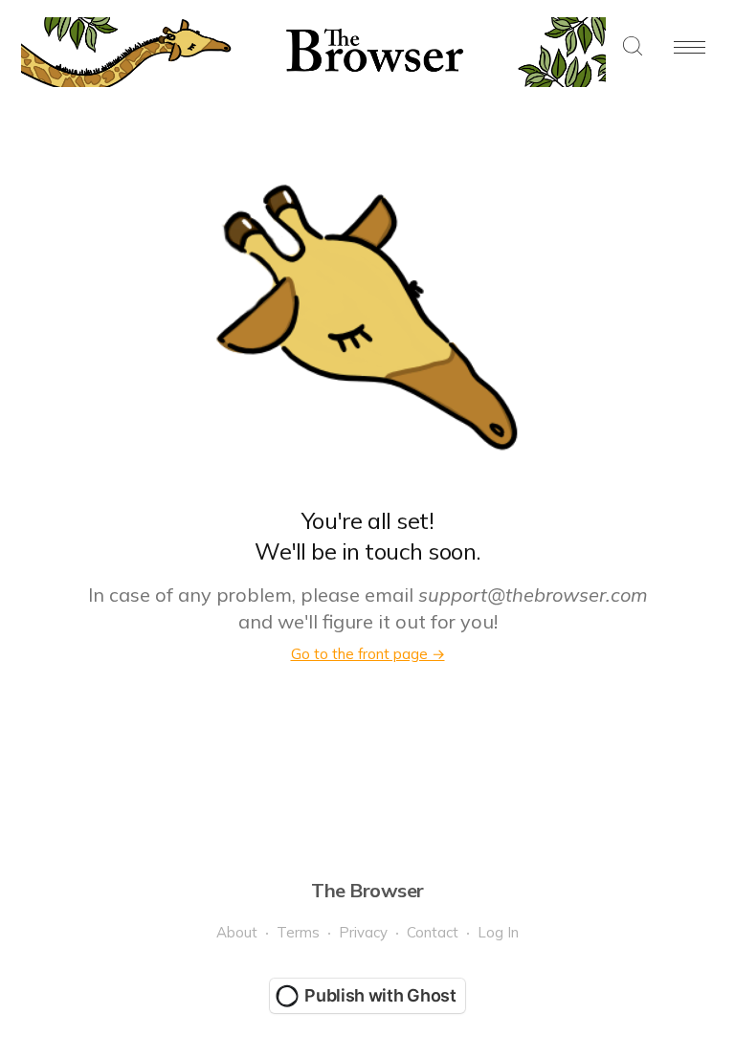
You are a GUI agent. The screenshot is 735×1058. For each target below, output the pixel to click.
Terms (298, 932)
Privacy (363, 932)
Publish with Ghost (380, 995)
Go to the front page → (368, 654)
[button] (632, 47)
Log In (498, 932)
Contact (432, 932)
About (236, 932)
